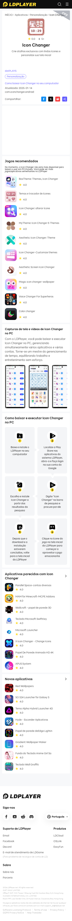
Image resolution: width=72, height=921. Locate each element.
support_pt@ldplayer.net (54, 905)
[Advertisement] (36, 130)
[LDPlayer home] (19, 4)
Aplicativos (21, 14)
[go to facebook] (6, 816)
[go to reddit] (23, 816)
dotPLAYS (10, 70)
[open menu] (67, 4)
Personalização (38, 14)
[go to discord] (31, 816)
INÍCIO (9, 14)
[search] (59, 4)
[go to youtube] (14, 816)
